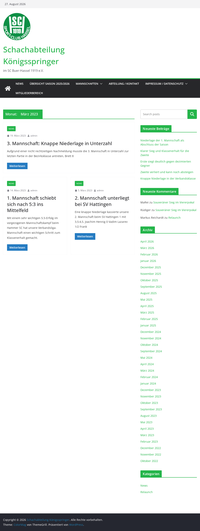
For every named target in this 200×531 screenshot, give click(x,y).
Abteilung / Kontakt (124, 83)
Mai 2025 (146, 299)
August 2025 (148, 293)
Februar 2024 (149, 377)
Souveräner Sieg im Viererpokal (173, 202)
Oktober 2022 (149, 461)
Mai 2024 (146, 357)
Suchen (192, 114)
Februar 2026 (149, 254)
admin (33, 135)
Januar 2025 (148, 325)
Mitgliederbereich (29, 93)
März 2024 (147, 370)
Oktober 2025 (149, 280)
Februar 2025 (149, 319)
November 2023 (150, 396)
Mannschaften (87, 83)
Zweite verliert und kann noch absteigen (166, 172)
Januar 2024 (148, 383)
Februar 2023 (149, 441)
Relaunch (174, 217)
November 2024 (150, 338)
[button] (100, 83)
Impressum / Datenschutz (164, 83)
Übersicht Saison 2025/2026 (50, 83)
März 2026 (147, 248)
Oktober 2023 (149, 403)
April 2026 (147, 241)
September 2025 (151, 286)
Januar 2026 (148, 261)
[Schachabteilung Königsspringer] (7, 88)
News (19, 83)
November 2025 (150, 274)
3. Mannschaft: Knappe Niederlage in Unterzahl (59, 143)
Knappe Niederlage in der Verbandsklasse (168, 178)
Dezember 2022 (150, 448)
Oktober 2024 (149, 345)
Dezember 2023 (150, 390)
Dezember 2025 (150, 267)
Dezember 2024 (150, 332)
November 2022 (150, 454)
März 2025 (147, 312)
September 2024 (151, 351)
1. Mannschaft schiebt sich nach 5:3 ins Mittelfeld (31, 204)
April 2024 (147, 364)
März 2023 (147, 435)
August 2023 (148, 416)
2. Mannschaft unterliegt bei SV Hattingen (102, 201)
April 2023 (147, 428)
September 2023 (151, 409)
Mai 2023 (146, 422)
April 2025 (147, 306)
